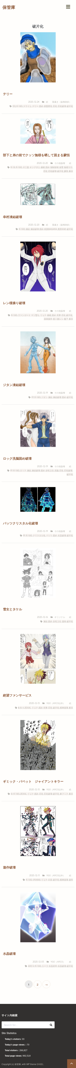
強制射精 (54, 167)
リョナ (43, 315)
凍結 (28, 229)
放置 (61, 167)
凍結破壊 (34, 229)
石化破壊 (62, 106)
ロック (23, 470)
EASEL (40, 1064)
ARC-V (31, 965)
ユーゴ (45, 965)
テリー (35, 106)
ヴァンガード (24, 315)
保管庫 (8, 7)
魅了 (66, 318)
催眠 (43, 167)
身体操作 (48, 318)
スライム (27, 106)
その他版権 (59, 162)
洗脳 (56, 470)
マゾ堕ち (35, 315)
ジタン (44, 397)
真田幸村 (62, 229)
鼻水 (71, 171)
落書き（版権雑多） (61, 101)
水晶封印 (53, 965)
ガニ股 (26, 167)
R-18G (19, 106)
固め (41, 106)
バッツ (49, 535)
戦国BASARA (50, 229)
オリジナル (59, 616)
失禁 (59, 315)
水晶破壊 (62, 535)
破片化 (70, 106)
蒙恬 (66, 171)
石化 (55, 106)
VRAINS (37, 879)
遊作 (71, 879)
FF (32, 397)
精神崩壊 (64, 707)
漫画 (64, 621)
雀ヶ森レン (58, 318)
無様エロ (68, 167)
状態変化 (48, 106)
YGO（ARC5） (58, 961)
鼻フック (64, 793)
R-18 (12, 167)
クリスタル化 (39, 535)
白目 (50, 879)
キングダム (35, 167)
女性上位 (49, 470)
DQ (14, 106)
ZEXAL (27, 707)
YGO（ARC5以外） (55, 703)
